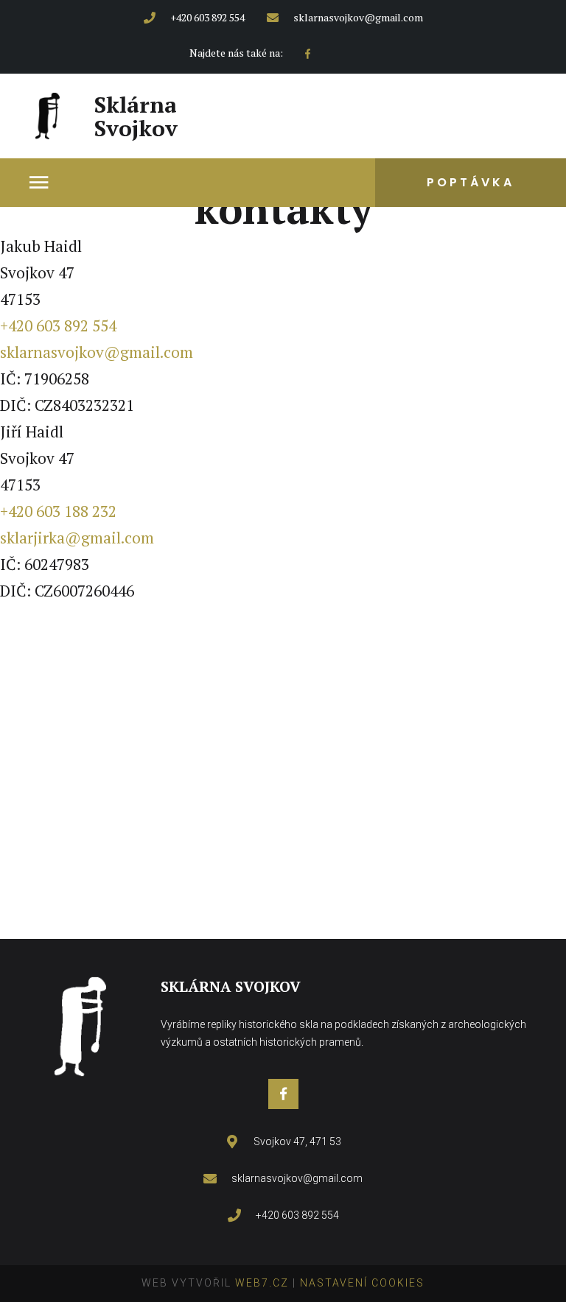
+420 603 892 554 (58, 325)
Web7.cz (260, 1283)
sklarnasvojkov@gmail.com (96, 352)
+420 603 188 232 (58, 511)
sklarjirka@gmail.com (77, 537)
